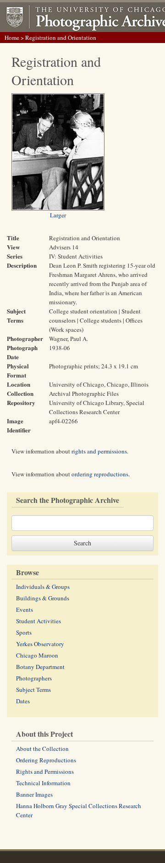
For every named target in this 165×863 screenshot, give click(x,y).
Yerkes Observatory (40, 644)
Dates (23, 701)
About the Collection (42, 748)
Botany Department (40, 667)
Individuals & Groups (43, 587)
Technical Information (43, 783)
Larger (58, 215)
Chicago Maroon (37, 655)
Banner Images (34, 794)
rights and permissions (99, 451)
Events (24, 609)
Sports (24, 632)
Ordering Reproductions (46, 760)
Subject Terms (33, 689)
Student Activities (38, 621)
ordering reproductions (100, 474)
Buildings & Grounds (42, 598)
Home (12, 37)
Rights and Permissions (45, 771)
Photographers (34, 678)
